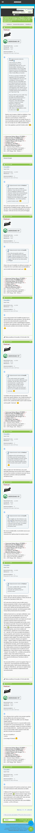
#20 (30, 767)
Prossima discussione (25, 815)
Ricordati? (17, 14)
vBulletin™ (17, 827)
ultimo (28, 9)
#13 (30, 216)
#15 (30, 341)
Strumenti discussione (18, 24)
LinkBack (9, 24)
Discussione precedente (11, 815)
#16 (30, 431)
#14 (30, 297)
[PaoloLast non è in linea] (7, 35)
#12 (30, 164)
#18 (30, 562)
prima (19, 9)
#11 (30, 27)
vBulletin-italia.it (23, 830)
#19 (30, 683)
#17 (30, 482)
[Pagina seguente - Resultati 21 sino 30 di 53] (25, 9)
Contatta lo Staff (23, 819)
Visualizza (27, 24)
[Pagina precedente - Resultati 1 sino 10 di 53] (23, 9)
